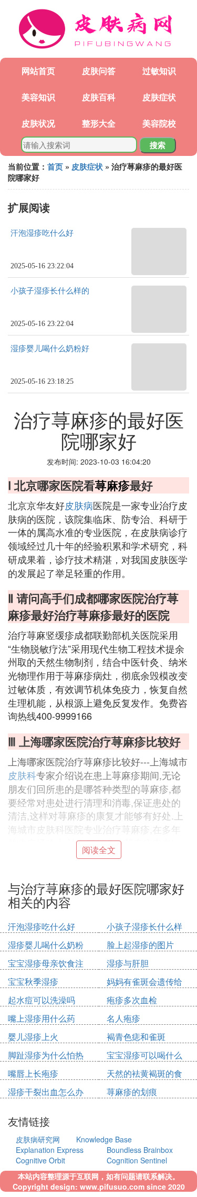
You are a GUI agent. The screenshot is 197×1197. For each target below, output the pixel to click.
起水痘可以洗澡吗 (41, 1000)
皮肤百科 (99, 97)
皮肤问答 (99, 71)
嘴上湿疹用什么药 (41, 1018)
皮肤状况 (38, 123)
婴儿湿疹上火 (33, 1037)
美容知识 (38, 97)
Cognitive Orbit (40, 1160)
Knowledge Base (104, 1139)
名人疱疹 (123, 1018)
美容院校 (159, 123)
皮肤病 (79, 505)
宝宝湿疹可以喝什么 (144, 1055)
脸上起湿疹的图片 (140, 945)
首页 (55, 166)
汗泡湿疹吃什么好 (42, 233)
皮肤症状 (159, 97)
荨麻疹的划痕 (132, 1092)
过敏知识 (159, 71)
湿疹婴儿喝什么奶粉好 (50, 348)
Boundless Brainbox (140, 1149)
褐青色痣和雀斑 (136, 1037)
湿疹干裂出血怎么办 (46, 1092)
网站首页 (38, 71)
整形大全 (99, 123)
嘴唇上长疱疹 (33, 1073)
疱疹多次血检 (132, 1000)
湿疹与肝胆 (128, 963)
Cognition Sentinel (137, 1160)
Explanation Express (50, 1149)
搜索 (157, 145)
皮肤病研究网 (38, 1139)
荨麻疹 (112, 485)
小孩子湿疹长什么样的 (50, 291)
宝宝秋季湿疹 (33, 981)
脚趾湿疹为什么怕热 (46, 1055)
